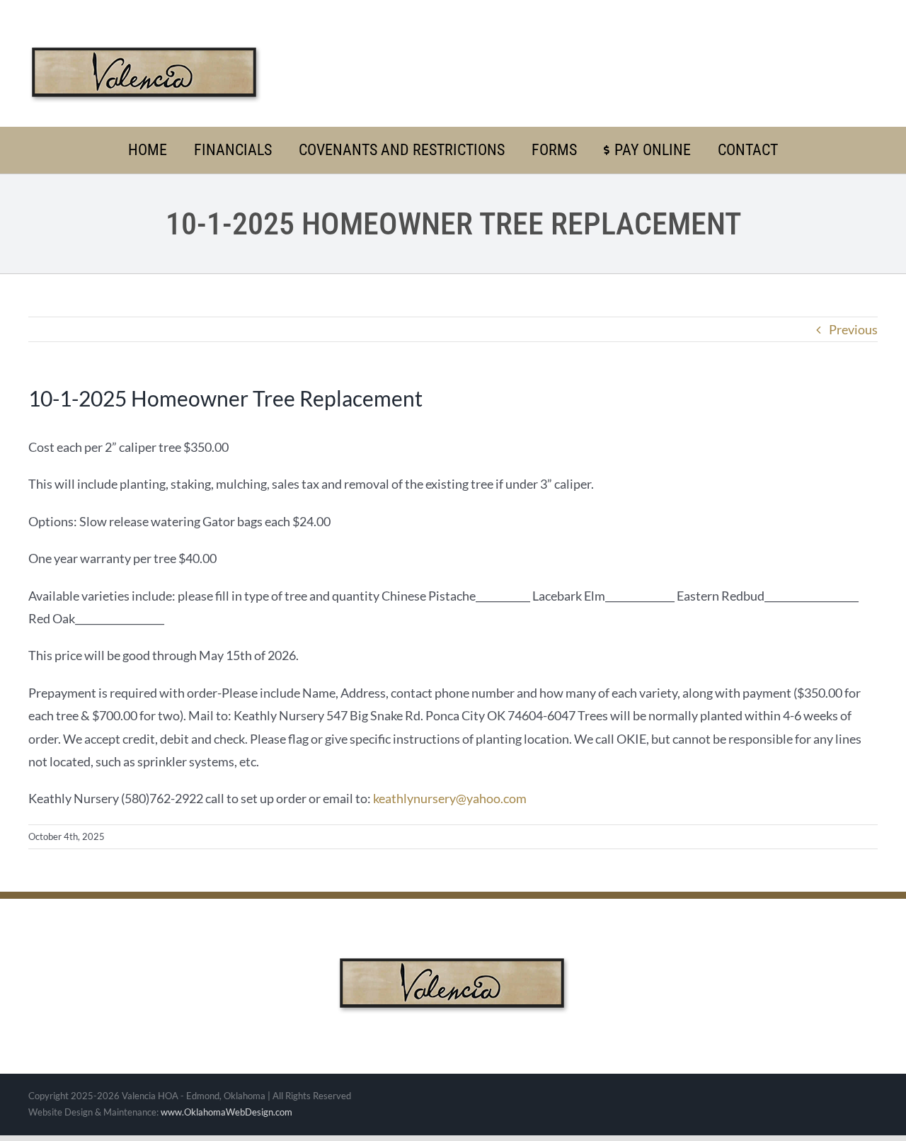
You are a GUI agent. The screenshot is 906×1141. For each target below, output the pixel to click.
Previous (853, 329)
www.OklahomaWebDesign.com (226, 1112)
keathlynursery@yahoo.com (450, 798)
